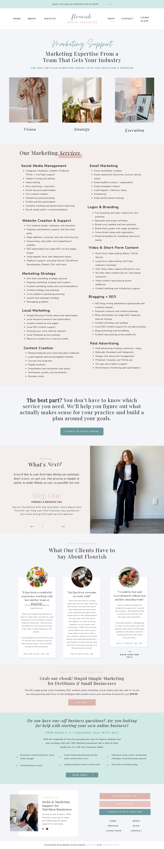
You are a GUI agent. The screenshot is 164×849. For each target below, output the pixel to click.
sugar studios (107, 845)
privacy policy (91, 845)
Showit (116, 845)
